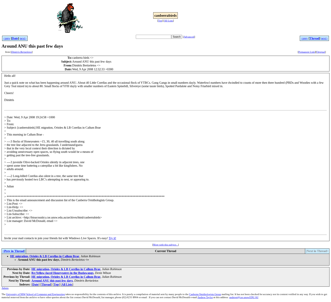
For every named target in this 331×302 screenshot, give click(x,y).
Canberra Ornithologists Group (205, 294)
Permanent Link (306, 51)
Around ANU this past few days (52, 280)
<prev (6, 38)
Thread (314, 38)
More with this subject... (165, 244)
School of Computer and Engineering (45, 294)
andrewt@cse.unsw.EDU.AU (243, 297)
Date (15, 38)
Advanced (189, 36)
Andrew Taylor (205, 297)
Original (320, 51)
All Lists (168, 20)
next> (23, 38)
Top (160, 20)
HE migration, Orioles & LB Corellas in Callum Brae (44, 256)
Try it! (112, 238)
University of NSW (16, 294)
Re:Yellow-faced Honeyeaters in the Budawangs (62, 273)
